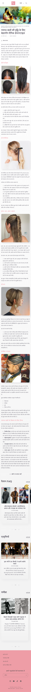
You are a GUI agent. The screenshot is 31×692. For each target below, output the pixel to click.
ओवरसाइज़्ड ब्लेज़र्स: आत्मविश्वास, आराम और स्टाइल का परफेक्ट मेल (14, 507)
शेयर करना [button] (5, 40)
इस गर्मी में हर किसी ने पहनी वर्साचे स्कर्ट (14, 563)
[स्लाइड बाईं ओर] (12, 529)
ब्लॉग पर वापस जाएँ (16, 474)
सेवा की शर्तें (5, 661)
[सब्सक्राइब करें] (26, 675)
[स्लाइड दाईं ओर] (19, 529)
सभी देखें (28, 482)
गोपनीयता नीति (6, 658)
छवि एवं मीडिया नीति (7, 665)
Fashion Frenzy (17, 687)
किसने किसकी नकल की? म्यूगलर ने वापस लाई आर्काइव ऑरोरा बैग (15, 618)
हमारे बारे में (5, 654)
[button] (3, 3)
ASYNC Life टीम (19, 688)
